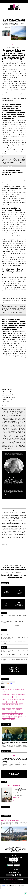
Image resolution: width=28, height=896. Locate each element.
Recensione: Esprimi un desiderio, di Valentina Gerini (14, 641)
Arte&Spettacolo (22, 694)
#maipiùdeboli (4, 692)
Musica (3, 709)
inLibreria (12, 719)
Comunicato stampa (5, 699)
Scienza (7, 716)
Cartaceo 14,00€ (7, 399)
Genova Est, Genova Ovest (10, 820)
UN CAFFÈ (17, 518)
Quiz (17, 711)
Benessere (4, 696)
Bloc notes (9, 696)
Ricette (3, 716)
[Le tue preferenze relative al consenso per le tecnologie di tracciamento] (25, 894)
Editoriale (15, 699)
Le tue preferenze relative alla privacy (14, 885)
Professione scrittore (6, 711)
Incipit (14, 701)
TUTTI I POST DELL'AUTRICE (17, 496)
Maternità (11, 706)
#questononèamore (5, 694)
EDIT (23, 24)
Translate (11, 683)
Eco (11, 699)
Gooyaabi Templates (12, 879)
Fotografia (4, 701)
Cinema (14, 696)
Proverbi (13, 711)
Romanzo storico (18, 24)
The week (20, 716)
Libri (17, 704)
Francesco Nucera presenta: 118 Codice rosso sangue (14, 659)
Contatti (8, 882)
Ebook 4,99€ (16, 797)
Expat (20, 699)
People (14, 709)
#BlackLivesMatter (5, 689)
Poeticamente (18, 709)
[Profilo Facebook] (6, 494)
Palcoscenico (8, 709)
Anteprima (12, 694)
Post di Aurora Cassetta (7, 24)
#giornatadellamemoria (19, 689)
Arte (16, 694)
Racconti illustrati (5, 714)
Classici (18, 696)
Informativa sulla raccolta (8, 888)
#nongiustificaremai (12, 692)
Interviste (22, 701)
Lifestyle (20, 704)
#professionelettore (21, 692)
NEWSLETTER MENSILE (20, 515)
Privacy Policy (10, 865)
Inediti (18, 701)
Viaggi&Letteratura (5, 719)
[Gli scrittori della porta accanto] (14, 8)
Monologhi (17, 706)
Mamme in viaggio (5, 706)
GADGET (10, 520)
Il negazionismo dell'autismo (7, 625)
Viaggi (25, 716)
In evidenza (9, 701)
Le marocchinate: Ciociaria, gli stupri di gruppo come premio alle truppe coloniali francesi (14, 760)
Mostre (21, 706)
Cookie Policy (17, 865)
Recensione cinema (14, 714)
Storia (16, 716)
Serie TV (12, 716)
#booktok (12, 689)
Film (23, 699)
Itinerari (3, 704)
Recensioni (13, 24)
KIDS (7, 704)
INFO (14, 800)
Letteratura (12, 704)
